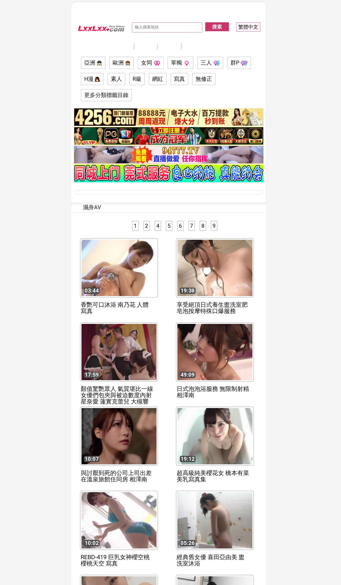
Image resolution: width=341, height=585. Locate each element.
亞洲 (90, 62)
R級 (137, 79)
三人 (207, 62)
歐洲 (119, 62)
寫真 (179, 79)
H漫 (89, 79)
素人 (116, 79)
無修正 (204, 79)
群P (235, 62)
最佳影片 (193, 46)
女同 (147, 62)
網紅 (157, 79)
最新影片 (169, 46)
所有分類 (146, 46)
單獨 (177, 62)
